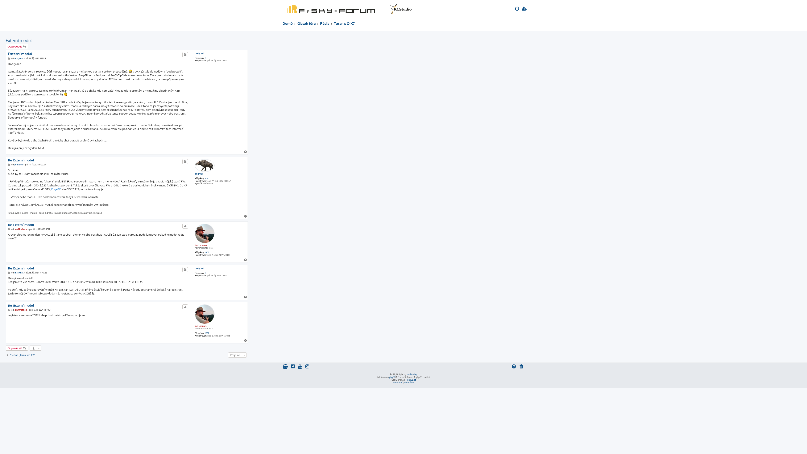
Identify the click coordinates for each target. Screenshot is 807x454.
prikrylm (199, 174)
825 (206, 178)
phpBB (392, 377)
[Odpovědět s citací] (185, 54)
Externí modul (19, 40)
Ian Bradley (412, 374)
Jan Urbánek (201, 245)
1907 (207, 252)
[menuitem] (517, 9)
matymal (199, 53)
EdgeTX (56, 189)
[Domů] (349, 8)
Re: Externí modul (21, 160)
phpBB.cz (411, 380)
